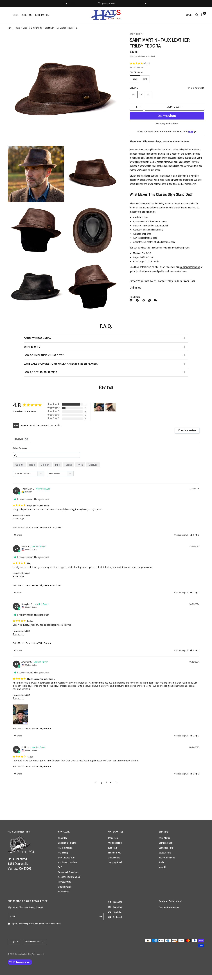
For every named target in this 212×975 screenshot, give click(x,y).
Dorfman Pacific (166, 842)
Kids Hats (112, 847)
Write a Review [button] (188, 430)
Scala (161, 862)
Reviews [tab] (18, 438)
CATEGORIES (115, 832)
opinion (45, 464)
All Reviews (63, 891)
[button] (192, 535)
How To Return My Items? (40, 372)
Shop (18, 27)
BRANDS (163, 832)
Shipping (133, 56)
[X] (138, 300)
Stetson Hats (165, 852)
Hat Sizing (63, 852)
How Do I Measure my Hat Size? (44, 355)
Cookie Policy (64, 886)
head (32, 464)
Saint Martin (164, 838)
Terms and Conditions (68, 872)
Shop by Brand (115, 862)
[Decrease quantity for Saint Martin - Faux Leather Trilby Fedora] (132, 106)
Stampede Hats (166, 847)
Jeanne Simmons (167, 857)
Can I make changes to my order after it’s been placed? (61, 363)
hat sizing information (190, 267)
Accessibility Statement (69, 877)
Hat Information (65, 847)
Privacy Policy (64, 882)
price (80, 464)
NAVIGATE (64, 832)
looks (68, 464)
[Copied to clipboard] (156, 300)
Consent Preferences (169, 907)
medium (93, 464)
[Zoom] (114, 39)
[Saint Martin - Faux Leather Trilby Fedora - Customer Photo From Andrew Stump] (99, 407)
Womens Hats (115, 842)
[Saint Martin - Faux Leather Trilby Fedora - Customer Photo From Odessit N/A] (110, 407)
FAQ (60, 867)
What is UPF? (32, 346)
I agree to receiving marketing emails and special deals (36, 923)
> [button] (116, 782)
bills (57, 464)
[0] (202, 15)
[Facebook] (131, 300)
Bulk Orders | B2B (66, 857)
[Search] (197, 15)
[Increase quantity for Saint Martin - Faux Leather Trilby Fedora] (140, 106)
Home (10, 27)
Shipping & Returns (67, 842)
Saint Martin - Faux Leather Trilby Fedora (32, 527)
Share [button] (19, 535)
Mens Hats (113, 838)
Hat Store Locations (67, 862)
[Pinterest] (144, 300)
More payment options (167, 123)
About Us (62, 838)
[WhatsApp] (150, 300)
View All (162, 867)
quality (19, 464)
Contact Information (37, 338)
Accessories (114, 857)
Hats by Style (114, 852)
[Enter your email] (100, 916)
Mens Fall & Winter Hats (32, 27)
